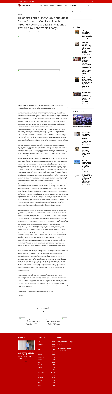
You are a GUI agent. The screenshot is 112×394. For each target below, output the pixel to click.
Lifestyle (46, 354)
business (21, 295)
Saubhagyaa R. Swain (32, 112)
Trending (46, 380)
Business (46, 5)
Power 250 (46, 370)
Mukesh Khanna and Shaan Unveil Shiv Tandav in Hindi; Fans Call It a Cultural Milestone (86, 97)
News (46, 362)
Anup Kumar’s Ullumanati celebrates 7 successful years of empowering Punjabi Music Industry (53, 321)
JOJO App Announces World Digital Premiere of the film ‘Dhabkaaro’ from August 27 (87, 34)
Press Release (46, 372)
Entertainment (73, 5)
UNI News (46, 382)
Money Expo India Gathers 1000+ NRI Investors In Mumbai (82, 127)
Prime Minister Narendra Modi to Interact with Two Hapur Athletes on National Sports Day (87, 165)
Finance (46, 349)
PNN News (46, 367)
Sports (52, 5)
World (46, 385)
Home (40, 5)
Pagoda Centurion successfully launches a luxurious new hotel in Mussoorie (33, 321)
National (46, 359)
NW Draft (46, 364)
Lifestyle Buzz (46, 357)
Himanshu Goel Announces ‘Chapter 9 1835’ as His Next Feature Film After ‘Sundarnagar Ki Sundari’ (86, 138)
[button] (25, 361)
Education (46, 344)
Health (66, 5)
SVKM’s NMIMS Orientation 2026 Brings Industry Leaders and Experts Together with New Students (87, 178)
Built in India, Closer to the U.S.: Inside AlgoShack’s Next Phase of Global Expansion (86, 152)
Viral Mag (65, 392)
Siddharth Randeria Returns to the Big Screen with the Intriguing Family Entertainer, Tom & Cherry (87, 48)
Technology (59, 5)
